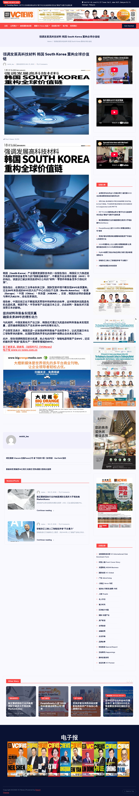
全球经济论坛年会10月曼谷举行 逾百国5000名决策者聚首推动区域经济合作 (85, 704)
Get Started (129, 25)
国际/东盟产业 (104, 615)
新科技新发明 (104, 657)
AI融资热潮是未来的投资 (108, 265)
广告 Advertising (105, 577)
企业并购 (102, 636)
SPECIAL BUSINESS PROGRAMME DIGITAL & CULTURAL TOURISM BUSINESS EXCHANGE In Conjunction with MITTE (114, 203)
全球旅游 (102, 625)
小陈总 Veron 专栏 (106, 583)
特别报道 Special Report (108, 646)
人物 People (103, 593)
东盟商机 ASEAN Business (108, 567)
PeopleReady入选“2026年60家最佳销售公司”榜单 (20, 705)
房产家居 (102, 620)
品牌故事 (102, 641)
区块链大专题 (104, 609)
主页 (6, 25)
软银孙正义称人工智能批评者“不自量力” (113, 260)
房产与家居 (13, 698)
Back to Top (130, 790)
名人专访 (102, 599)
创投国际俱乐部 (25, 25)
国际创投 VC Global (106, 572)
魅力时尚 (102, 604)
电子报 (65, 25)
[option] (21, 701)
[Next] (131, 680)
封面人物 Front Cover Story (109, 562)
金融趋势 (102, 630)
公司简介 (13, 25)
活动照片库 (55, 25)
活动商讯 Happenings (107, 652)
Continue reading (44, 510)
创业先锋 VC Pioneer (107, 662)
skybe (43, 491)
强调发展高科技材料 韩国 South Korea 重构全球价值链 (73, 41)
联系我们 (73, 25)
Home (49, 41)
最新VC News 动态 (41, 25)
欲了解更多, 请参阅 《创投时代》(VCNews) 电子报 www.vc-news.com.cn (27, 348)
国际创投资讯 (20, 63)
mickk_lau (10, 63)
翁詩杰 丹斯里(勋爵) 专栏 (108, 588)
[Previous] (127, 680)
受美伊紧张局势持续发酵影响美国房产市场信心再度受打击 (52, 705)
